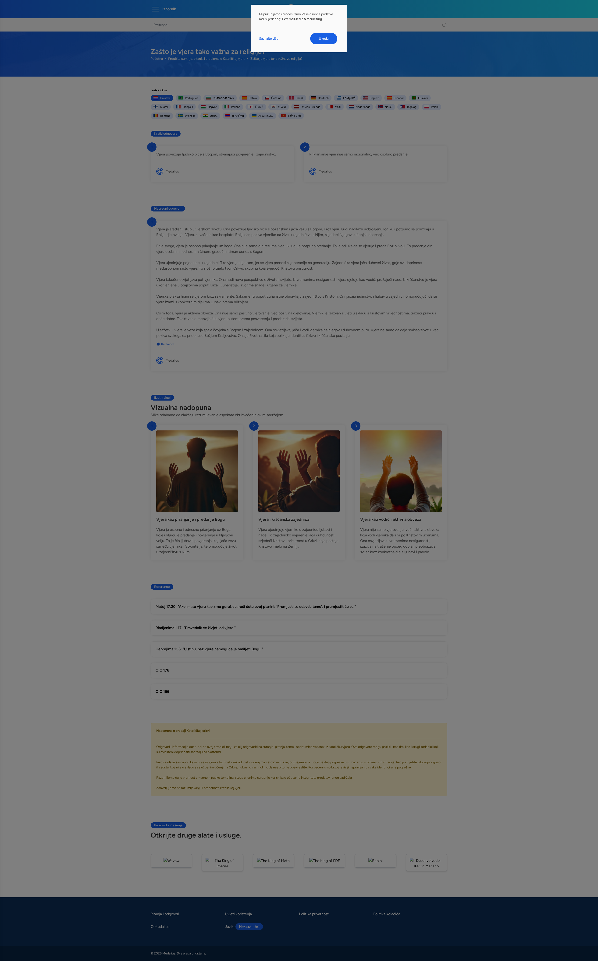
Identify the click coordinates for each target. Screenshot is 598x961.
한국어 (282, 107)
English (374, 98)
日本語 (259, 107)
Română (165, 115)
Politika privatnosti (314, 914)
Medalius (172, 171)
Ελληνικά (349, 98)
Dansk (299, 98)
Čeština (276, 98)
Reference (167, 344)
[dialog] (299, 28)
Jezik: (242, 926)
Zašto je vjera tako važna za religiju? (276, 59)
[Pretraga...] (442, 25)
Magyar (212, 107)
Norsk (388, 107)
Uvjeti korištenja (238, 914)
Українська (265, 115)
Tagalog (411, 107)
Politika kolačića (386, 914)
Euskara (423, 98)
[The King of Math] (273, 861)
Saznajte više (268, 39)
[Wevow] (171, 861)
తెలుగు (213, 115)
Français (187, 107)
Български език (223, 98)
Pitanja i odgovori (165, 914)
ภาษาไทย (238, 115)
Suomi (164, 107)
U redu (324, 39)
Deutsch (323, 98)
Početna (157, 59)
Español (399, 98)
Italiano (235, 107)
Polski (434, 107)
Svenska (190, 115)
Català (253, 98)
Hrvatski (165, 98)
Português (191, 98)
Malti (338, 107)
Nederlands (363, 107)
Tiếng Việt (294, 115)
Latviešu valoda (310, 107)
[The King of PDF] (324, 861)
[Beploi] (375, 861)
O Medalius (160, 926)
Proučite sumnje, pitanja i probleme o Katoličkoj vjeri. (206, 59)
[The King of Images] (222, 862)
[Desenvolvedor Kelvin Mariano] (426, 862)
